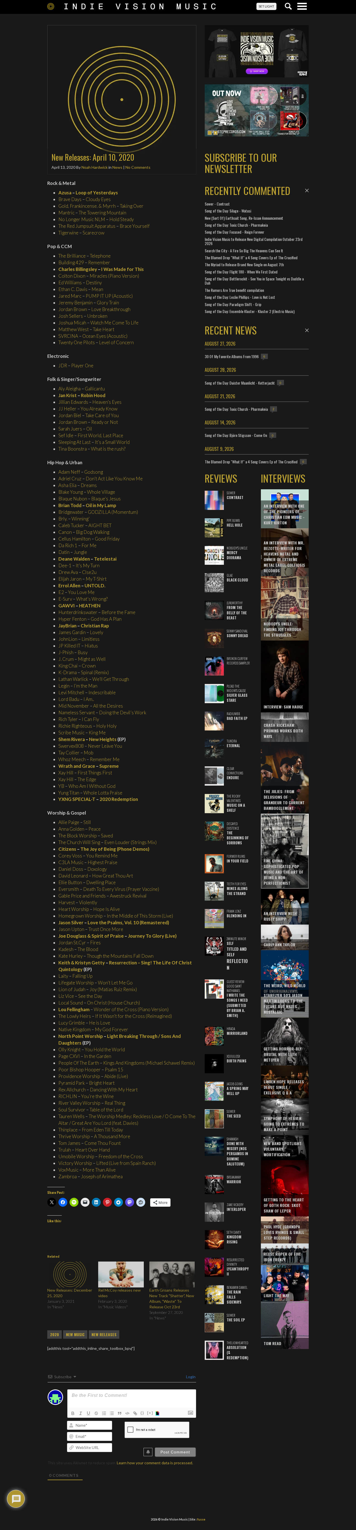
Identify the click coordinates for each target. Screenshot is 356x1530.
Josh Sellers (70, 316)
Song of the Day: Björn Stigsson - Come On (236, 435)
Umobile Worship (76, 1156)
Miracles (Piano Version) (114, 276)
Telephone (100, 256)
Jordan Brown (72, 309)
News (117, 167)
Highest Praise (102, 862)
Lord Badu (68, 699)
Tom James (69, 1143)
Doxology (97, 869)
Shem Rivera (71, 739)
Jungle (80, 552)
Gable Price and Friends (82, 896)
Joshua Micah (72, 323)
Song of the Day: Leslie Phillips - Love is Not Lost (240, 297)
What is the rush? (108, 449)
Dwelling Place (101, 882)
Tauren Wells (71, 1116)
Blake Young (70, 492)
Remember (99, 262)
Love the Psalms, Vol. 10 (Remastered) (128, 922)
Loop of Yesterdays (97, 192)
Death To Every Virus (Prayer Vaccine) (121, 889)
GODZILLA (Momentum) (113, 512)
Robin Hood (93, 395)
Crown (89, 666)
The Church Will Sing (79, 842)
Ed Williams (70, 282)
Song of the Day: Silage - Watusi (228, 211)
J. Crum (66, 659)
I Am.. (88, 699)
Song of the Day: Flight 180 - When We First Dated (241, 272)
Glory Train (108, 302)
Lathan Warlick (73, 679)
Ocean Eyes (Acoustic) (104, 336)
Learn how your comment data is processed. (155, 1462)
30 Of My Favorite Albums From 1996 (232, 356)
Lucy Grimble (71, 1023)
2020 (54, 1334)
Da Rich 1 (67, 545)
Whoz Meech (72, 759)
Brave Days (69, 199)
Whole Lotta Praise (102, 793)
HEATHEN (89, 605)
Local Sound (70, 1003)
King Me (97, 732)
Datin (64, 552)
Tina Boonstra (72, 449)
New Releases (104, 1334)
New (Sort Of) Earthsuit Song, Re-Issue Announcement (244, 218)
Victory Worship (75, 1163)
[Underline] (88, 1413)
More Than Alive (99, 1170)
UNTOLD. (95, 585)
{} (142, 1413)
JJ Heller (67, 409)
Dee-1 (64, 565)
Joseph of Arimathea (102, 1176)
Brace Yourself (135, 226)
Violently (88, 902)
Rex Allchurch (72, 1089)
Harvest (66, 902)
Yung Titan (68, 793)
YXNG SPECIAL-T (76, 799)
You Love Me (81, 592)
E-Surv (65, 599)
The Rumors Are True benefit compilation (234, 290)
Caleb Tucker (71, 525)
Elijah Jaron (69, 579)
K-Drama (67, 672)
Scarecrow (93, 233)
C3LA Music (70, 862)
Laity (63, 976)
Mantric (66, 213)
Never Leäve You (105, 746)
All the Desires (108, 706)
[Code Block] (127, 1413)
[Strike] (96, 1413)
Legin (64, 686)
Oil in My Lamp (101, 505)
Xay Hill (65, 773)
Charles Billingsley (77, 269)
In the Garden (97, 1056)
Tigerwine (68, 233)
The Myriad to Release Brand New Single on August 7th (244, 264)
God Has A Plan (106, 619)
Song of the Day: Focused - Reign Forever (234, 232)
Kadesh (65, 949)
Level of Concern (116, 342)
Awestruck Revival (128, 896)
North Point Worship (80, 1036)
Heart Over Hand (92, 1150)
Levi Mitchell (71, 692)
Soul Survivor (71, 1110)
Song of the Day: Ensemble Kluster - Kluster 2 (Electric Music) (250, 311)
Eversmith (68, 889)
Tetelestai (105, 559)
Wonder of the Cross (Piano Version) (131, 1009)
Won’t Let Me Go (115, 983)
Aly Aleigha (69, 389)
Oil (89, 429)
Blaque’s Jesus (106, 499)
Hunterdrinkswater (77, 612)
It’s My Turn (88, 565)
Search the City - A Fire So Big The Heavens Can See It (244, 250)
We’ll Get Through (110, 679)
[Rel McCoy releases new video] (121, 1274)
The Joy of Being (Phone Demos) (114, 849)
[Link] (135, 1413)
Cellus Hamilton (74, 539)
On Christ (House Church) (113, 1003)
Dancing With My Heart (114, 1089)
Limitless (90, 639)
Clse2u (89, 572)
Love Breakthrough (110, 309)
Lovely (96, 632)
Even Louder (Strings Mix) (130, 842)
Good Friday (107, 539)
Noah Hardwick (94, 167)
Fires (95, 942)
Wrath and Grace (76, 766)
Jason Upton (71, 929)
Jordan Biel (69, 415)
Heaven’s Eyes (107, 402)
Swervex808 (71, 746)
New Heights (103, 739)
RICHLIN (67, 1096)
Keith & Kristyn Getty (81, 963)
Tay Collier (69, 753)
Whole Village (101, 492)
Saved (107, 836)
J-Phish (65, 652)
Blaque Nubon (72, 499)
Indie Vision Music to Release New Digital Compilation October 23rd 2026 (254, 241)
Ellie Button (70, 882)
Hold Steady (121, 219)
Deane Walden (74, 559)
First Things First (95, 773)
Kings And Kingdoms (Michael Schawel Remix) (149, 1063)
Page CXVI (69, 1056)
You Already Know (99, 409)
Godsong (93, 472)
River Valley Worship (79, 1103)
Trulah (64, 1150)
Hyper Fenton (72, 619)
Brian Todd (69, 505)
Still (87, 822)
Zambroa (67, 1176)
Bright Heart (102, 1083)
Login (190, 1376)
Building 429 (71, 262)
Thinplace (68, 1130)
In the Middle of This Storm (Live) (140, 916)
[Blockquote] (119, 1413)
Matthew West (73, 329)
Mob (88, 753)
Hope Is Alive (106, 909)
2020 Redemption (119, 799)
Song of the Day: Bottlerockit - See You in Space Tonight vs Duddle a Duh (254, 281)
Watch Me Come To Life (114, 323)
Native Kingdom (74, 1029)
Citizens (67, 849)
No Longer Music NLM (81, 219)
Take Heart (103, 329)
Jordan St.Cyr (72, 942)
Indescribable (102, 692)
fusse (201, 1519)
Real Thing (115, 1103)
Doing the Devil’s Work (122, 712)
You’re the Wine (97, 1096)
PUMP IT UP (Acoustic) (109, 296)
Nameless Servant (76, 712)
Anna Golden (71, 829)
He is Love (99, 1023)
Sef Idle (65, 435)
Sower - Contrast (217, 204)
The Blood (88, 949)
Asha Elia (67, 485)
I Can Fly (90, 719)
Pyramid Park (71, 1083)
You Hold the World (105, 1049)
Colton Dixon (71, 276)
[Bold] (73, 1413)
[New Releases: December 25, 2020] (70, 1274)
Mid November (73, 706)
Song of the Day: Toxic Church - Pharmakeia (236, 225)
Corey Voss (70, 856)
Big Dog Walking (92, 532)
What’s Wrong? (92, 599)
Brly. (62, 519)
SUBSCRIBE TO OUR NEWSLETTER (241, 163)
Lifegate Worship (76, 983)
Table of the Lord (106, 1110)
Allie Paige (68, 822)
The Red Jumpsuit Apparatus (86, 226)
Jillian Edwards (73, 402)
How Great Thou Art (112, 876)
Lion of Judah (71, 989)
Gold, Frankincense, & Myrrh (87, 206)
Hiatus (91, 646)
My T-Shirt (96, 579)
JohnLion (67, 639)
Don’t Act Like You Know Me (114, 479)
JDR (62, 365)
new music (75, 1334)
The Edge (87, 779)
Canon (65, 532)
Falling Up (82, 976)
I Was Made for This (122, 269)
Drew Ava (68, 572)
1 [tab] (209, 133)
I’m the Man (85, 686)
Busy (83, 652)
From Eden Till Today (102, 1130)
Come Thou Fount (103, 1143)
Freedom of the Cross (120, 1156)
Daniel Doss (70, 869)
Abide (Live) (116, 1076)
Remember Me (105, 759)
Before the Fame (118, 612)
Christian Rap (95, 626)
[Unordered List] (112, 1413)
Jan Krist (67, 395)
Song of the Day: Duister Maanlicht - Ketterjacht (240, 383)
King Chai (68, 666)
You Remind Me (102, 856)
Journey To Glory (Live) (152, 936)
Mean (97, 289)
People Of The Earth (78, 1063)
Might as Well (92, 659)
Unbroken (97, 316)
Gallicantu (95, 389)
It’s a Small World (112, 442)
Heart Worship (73, 909)
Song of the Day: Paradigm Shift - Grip (233, 304)
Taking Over (132, 206)
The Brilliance (72, 256)
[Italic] (81, 1413)
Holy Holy (106, 726)
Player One (82, 365)
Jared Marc (69, 296)
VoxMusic (68, 1170)
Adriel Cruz (69, 479)
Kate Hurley (70, 956)
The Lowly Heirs (74, 1016)
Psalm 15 (114, 1069)
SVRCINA (68, 336)
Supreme (109, 766)
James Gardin (72, 632)
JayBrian (67, 626)
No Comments (137, 167)
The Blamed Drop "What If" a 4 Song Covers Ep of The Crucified (251, 257)
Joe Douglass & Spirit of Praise (91, 936)
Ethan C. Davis (72, 289)
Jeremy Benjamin (75, 302)
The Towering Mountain (102, 213)
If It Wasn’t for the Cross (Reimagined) (133, 1016)
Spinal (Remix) (95, 672)
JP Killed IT (69, 646)
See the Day (90, 996)
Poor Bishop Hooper (79, 1069)
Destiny (94, 282)
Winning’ (80, 519)
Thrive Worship (74, 1136)
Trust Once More (105, 929)
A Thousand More (112, 1136)
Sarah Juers (70, 429)
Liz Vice (66, 996)
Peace (94, 829)
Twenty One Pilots (76, 342)
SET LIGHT (266, 6)
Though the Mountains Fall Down (120, 956)
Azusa (64, 192)
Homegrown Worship (80, 916)
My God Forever (111, 1029)
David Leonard (73, 876)
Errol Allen (69, 585)
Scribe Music (71, 732)
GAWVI (66, 605)
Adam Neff (69, 472)
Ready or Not (104, 422)
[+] (150, 1413)
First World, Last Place (100, 435)
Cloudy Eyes (98, 199)
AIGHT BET (100, 525)
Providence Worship (79, 1076)
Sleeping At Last (74, 442)
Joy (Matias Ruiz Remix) (113, 989)
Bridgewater (71, 512)
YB (61, 786)
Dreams (89, 485)
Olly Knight (69, 1049)
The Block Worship (77, 836)
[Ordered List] (104, 1413)
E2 (61, 592)
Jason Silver (70, 922)
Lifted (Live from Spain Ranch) (126, 1163)
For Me (89, 545)
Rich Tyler (68, 719)
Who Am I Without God (91, 786)
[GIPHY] (158, 1413)
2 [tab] (215, 133)
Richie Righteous (75, 726)
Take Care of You (102, 415)
